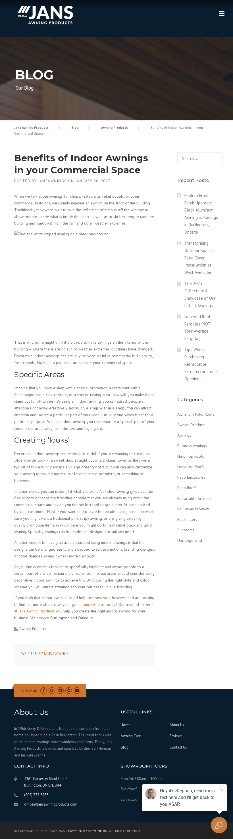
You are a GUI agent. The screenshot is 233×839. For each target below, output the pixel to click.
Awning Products (32, 628)
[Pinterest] (52, 690)
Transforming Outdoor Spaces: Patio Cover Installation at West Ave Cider (199, 257)
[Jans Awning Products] (45, 16)
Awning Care (131, 736)
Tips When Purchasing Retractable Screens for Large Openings (200, 364)
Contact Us (178, 747)
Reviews (176, 736)
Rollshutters (187, 519)
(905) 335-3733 (36, 794)
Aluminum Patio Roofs (195, 414)
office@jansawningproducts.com (50, 804)
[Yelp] (68, 690)
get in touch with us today (93, 604)
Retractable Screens (194, 498)
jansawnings (52, 181)
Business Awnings (192, 445)
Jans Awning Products (36, 611)
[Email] (77, 690)
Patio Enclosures (191, 477)
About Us (177, 724)
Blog (124, 747)
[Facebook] (43, 690)
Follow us (28, 690)
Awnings (184, 435)
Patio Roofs (187, 487)
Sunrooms (185, 529)
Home (125, 724)
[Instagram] (60, 690)
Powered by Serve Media (87, 831)
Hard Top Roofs (190, 456)
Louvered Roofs (190, 466)
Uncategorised (189, 540)
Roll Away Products (193, 509)
